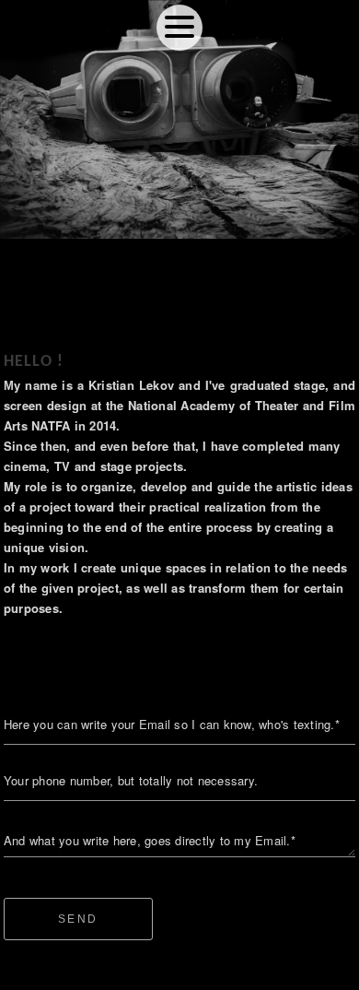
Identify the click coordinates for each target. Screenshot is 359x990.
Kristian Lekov (179, 969)
